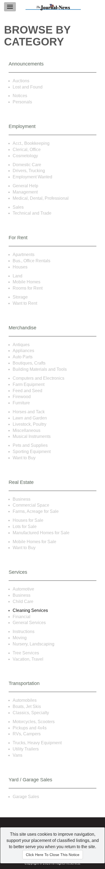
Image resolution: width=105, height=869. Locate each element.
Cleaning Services (30, 610)
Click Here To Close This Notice (52, 854)
